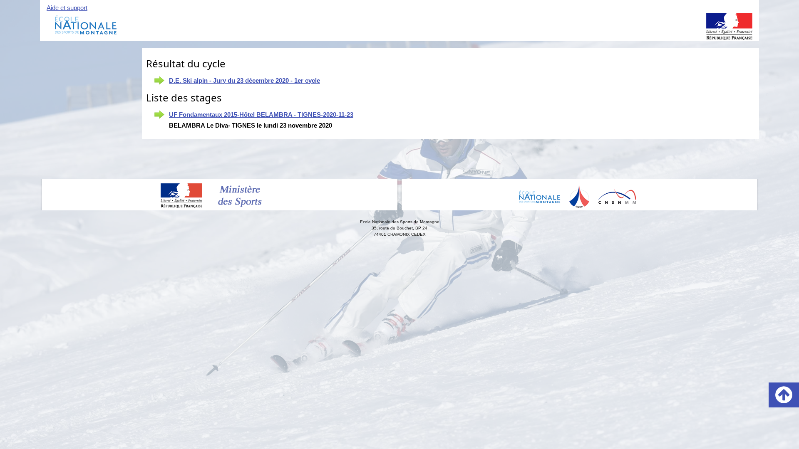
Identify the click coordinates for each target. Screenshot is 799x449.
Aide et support (67, 7)
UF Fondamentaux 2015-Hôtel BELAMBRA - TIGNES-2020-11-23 (261, 114)
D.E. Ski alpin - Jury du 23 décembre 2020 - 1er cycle (244, 80)
